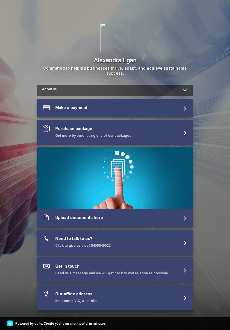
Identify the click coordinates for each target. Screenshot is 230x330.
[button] (115, 109)
